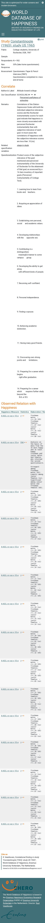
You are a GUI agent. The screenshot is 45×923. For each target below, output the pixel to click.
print (42, 39)
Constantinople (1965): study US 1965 (18, 43)
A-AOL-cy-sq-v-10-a (9, 416)
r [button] (20, 416)
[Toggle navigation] (3, 34)
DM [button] (22, 442)
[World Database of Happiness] (6, 19)
